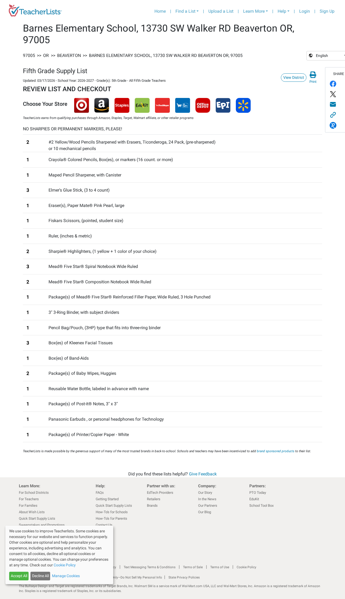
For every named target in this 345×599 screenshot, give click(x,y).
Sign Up (327, 11)
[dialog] (59, 555)
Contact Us (104, 525)
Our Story (205, 493)
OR (46, 55)
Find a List (185, 11)
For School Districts (34, 493)
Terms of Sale (193, 567)
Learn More (254, 11)
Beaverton (69, 55)
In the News (207, 499)
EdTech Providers (160, 493)
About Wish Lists (32, 512)
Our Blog (204, 512)
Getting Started (107, 499)
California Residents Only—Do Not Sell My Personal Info (122, 577)
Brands (152, 505)
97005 (29, 55)
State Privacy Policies (184, 577)
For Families (28, 505)
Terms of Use (219, 567)
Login (304, 11)
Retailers (153, 499)
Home (160, 11)
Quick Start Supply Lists (37, 518)
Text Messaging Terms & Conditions (149, 567)
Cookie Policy (246, 567)
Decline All (40, 576)
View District (293, 77)
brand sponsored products (275, 451)
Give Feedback (203, 474)
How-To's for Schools (112, 512)
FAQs (100, 493)
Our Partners (207, 505)
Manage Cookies (66, 576)
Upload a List (220, 11)
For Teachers (29, 499)
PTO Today (257, 493)
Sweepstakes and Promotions (42, 525)
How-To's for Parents (111, 518)
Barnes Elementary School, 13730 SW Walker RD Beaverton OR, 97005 (166, 55)
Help (282, 11)
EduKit (254, 499)
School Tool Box (261, 505)
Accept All (19, 576)
